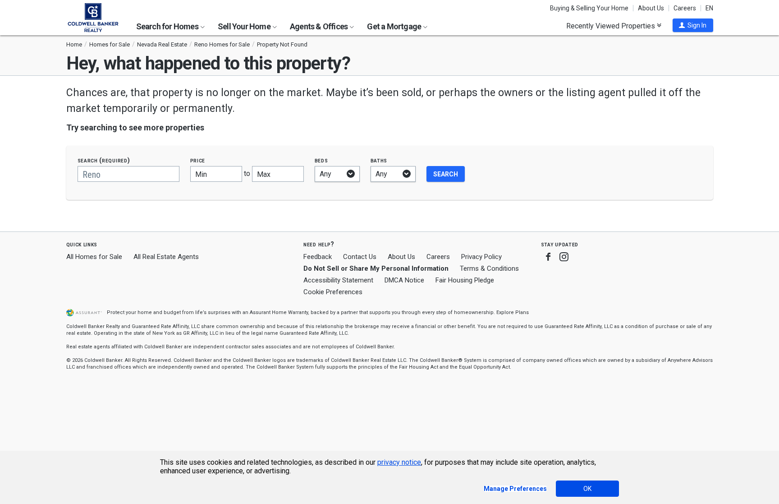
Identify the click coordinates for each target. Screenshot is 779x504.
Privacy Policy (481, 257)
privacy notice (399, 462)
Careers (685, 8)
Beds (321, 160)
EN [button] (709, 8)
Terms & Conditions (489, 268)
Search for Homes (168, 26)
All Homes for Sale (94, 257)
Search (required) (104, 160)
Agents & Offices (319, 26)
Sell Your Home (245, 26)
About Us (651, 8)
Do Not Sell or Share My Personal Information (376, 268)
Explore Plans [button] (512, 312)
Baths (379, 160)
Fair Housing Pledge (464, 280)
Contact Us (359, 257)
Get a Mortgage (394, 26)
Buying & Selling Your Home (589, 8)
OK (587, 488)
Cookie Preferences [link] (332, 292)
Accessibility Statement (338, 280)
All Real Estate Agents (166, 257)
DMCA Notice (404, 280)
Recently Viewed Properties (611, 26)
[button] (693, 25)
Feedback (317, 257)
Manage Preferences (515, 489)
